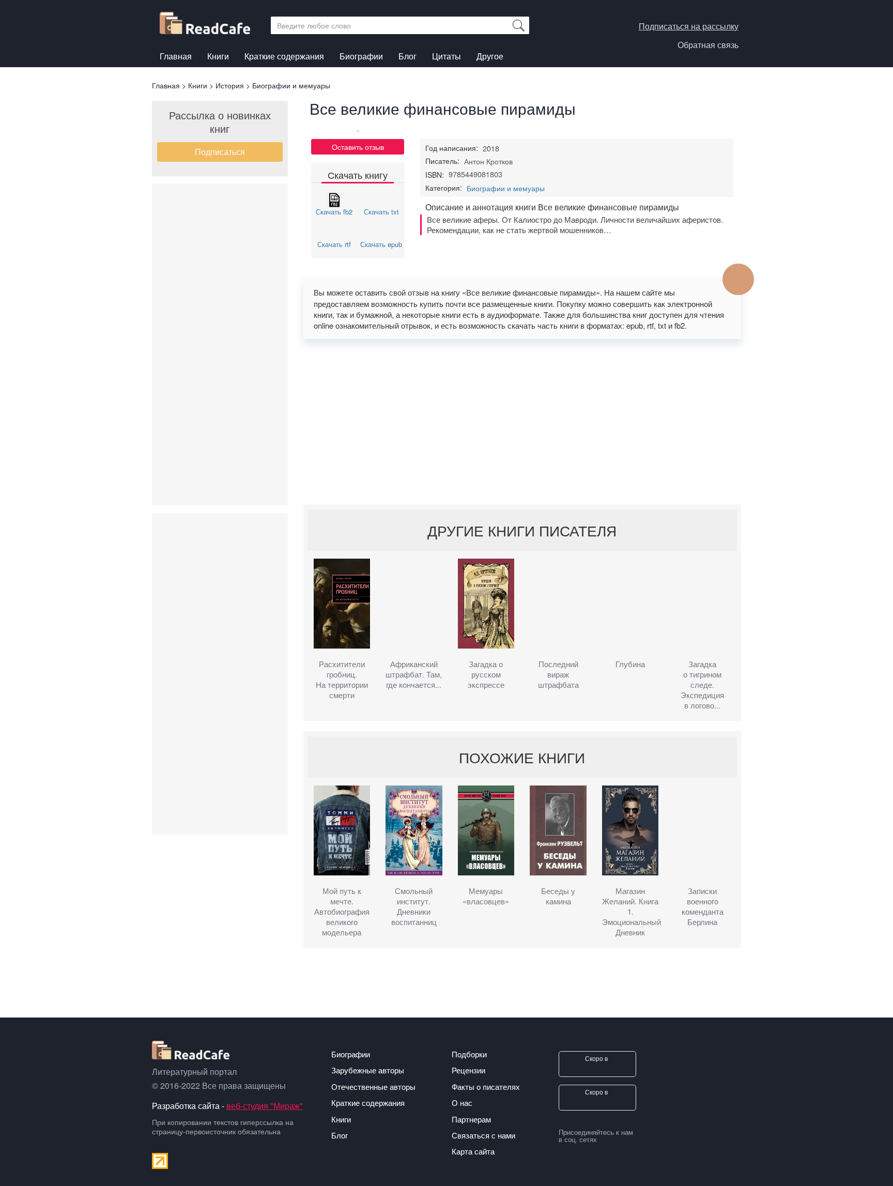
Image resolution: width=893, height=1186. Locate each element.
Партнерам (471, 1119)
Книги (218, 57)
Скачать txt (381, 212)
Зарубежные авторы (367, 1070)
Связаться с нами (483, 1135)
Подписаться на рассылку (688, 26)
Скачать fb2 (334, 212)
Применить (518, 25)
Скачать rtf (334, 244)
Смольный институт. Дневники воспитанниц (414, 906)
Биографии (361, 56)
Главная (176, 56)
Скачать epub (381, 244)
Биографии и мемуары (506, 188)
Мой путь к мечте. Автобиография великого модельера (341, 911)
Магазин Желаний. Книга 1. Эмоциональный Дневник (630, 911)
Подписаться (220, 152)
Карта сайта (473, 1151)
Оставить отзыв (358, 147)
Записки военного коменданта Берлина (702, 906)
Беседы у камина (558, 896)
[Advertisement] (220, 345)
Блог (407, 56)
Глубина (630, 664)
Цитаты (446, 56)
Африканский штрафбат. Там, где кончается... (414, 674)
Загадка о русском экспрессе (486, 674)
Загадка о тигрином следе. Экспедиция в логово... (702, 685)
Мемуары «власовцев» (486, 896)
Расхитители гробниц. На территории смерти (342, 679)
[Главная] (209, 20)
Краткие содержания (284, 56)
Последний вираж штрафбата (558, 674)
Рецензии (468, 1070)
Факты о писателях (486, 1086)
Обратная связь (708, 45)
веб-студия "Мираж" (264, 1106)
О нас (462, 1102)
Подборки (469, 1054)
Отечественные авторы (373, 1086)
